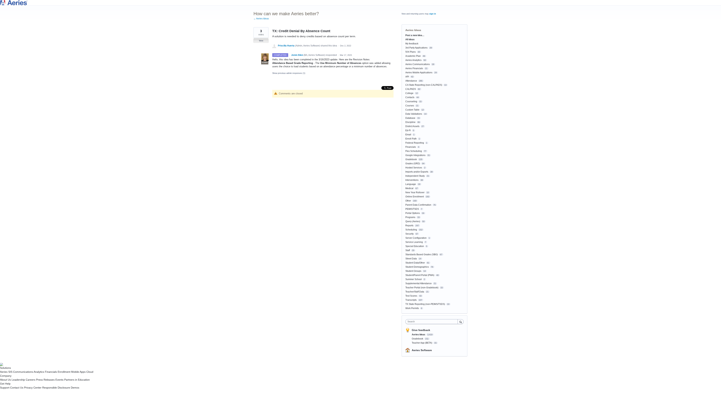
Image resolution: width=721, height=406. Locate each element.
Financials (410, 147)
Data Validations (413, 114)
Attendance (411, 81)
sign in (432, 14)
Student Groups (413, 271)
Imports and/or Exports (416, 171)
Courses (409, 105)
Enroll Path (411, 138)
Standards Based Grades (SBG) (421, 254)
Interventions (412, 180)
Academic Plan (413, 56)
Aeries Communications (417, 64)
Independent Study (415, 176)
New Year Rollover (415, 192)
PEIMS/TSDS (412, 209)
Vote (261, 40)
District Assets (412, 126)
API (407, 76)
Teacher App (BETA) (422, 343)
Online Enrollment (414, 196)
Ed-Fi (408, 130)
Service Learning (414, 242)
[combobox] (432, 321)
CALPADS (410, 89)
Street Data (411, 258)
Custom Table (412, 109)
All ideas (410, 39)
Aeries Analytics (413, 60)
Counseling (411, 101)
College (409, 93)
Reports (409, 225)
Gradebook (411, 159)
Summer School (413, 279)
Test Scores (411, 296)
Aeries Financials (414, 68)
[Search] (461, 321)
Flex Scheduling (413, 151)
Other (408, 200)
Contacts (409, 97)
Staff (407, 250)
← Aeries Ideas (261, 18)
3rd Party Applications (416, 47)
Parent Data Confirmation (418, 205)
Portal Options (412, 213)
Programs (410, 217)
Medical (409, 188)
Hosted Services (413, 167)
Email (408, 134)
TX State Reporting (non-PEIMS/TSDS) (425, 304)
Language (410, 184)
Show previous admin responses (288, 73)
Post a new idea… (414, 35)
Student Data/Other (415, 262)
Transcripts (411, 300)
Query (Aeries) (412, 221)
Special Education (414, 246)
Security (409, 234)
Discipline (410, 122)
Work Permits (412, 308)
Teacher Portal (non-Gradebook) (421, 287)
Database (410, 118)
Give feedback (421, 330)
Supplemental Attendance (418, 283)
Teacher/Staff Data (414, 291)
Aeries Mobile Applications (418, 72)
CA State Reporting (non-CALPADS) (423, 85)
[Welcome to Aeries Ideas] (360, 2)
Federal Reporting (414, 143)
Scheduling (411, 229)
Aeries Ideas (413, 30)
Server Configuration (416, 238)
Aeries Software (422, 350)
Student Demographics (417, 267)
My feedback (411, 43)
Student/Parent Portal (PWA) (419, 275)
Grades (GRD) (412, 163)
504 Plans (410, 52)
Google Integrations (415, 155)
